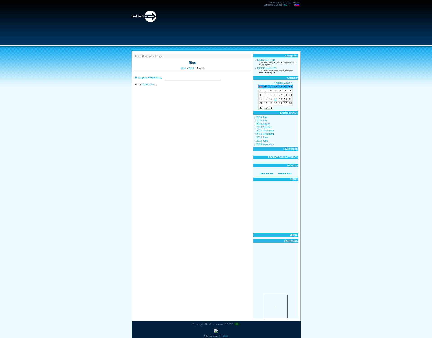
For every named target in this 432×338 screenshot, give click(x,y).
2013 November (265, 144)
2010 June (262, 117)
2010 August (263, 123)
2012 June (262, 137)
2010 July (261, 120)
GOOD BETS (264, 68)
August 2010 (283, 82)
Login (159, 56)
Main (137, 56)
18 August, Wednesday (148, 77)
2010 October (264, 127)
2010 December (265, 134)
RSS (285, 5)
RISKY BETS (264, 60)
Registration (148, 56)
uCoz (225, 336)
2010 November (265, 130)
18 (275, 99)
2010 (191, 68)
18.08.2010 (148, 84)
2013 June (262, 140)
